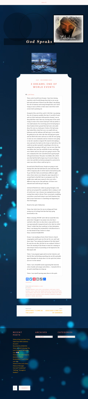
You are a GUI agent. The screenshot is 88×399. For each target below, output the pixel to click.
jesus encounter (56, 291)
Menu (44, 2)
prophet (47, 294)
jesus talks (36, 292)
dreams (32, 289)
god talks (52, 289)
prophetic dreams (55, 294)
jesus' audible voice (38, 294)
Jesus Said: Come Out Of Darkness (53, 312)
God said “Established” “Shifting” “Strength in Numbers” (19, 370)
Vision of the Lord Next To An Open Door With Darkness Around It (21, 342)
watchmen (39, 296)
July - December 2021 (44, 80)
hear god (37, 291)
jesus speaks (29, 292)
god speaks (45, 289)
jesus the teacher (46, 292)
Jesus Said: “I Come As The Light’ (34, 312)
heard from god (46, 291)
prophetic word (30, 296)
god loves (38, 289)
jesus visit (55, 292)
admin (29, 287)
